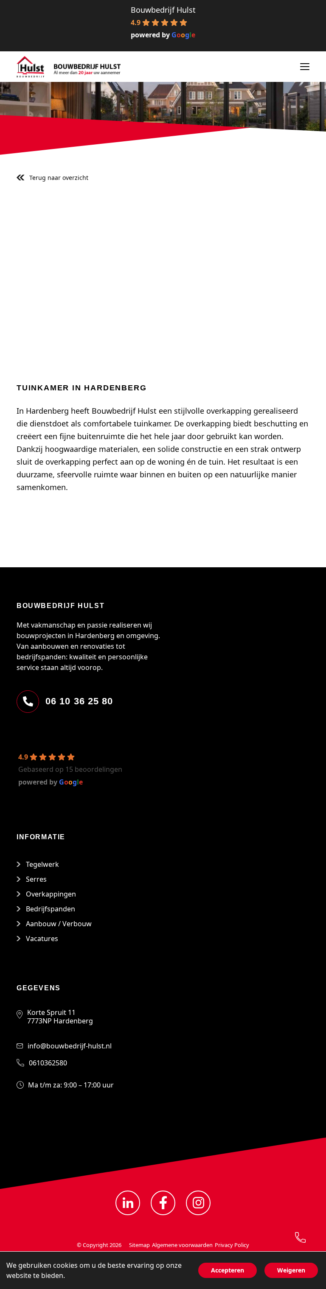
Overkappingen (51, 894)
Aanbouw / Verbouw (59, 923)
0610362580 (48, 1063)
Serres (36, 879)
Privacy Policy (232, 1245)
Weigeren (291, 1270)
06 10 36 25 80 (79, 701)
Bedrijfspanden (50, 909)
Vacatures (42, 938)
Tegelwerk (42, 864)
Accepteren (227, 1270)
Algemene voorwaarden (182, 1245)
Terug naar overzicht (58, 178)
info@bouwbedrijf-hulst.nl (70, 1046)
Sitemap (139, 1245)
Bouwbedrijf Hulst (163, 10)
